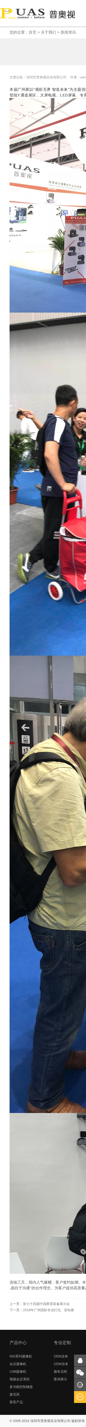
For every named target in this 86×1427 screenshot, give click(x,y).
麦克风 (15, 1394)
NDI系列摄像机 (21, 1356)
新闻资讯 (68, 32)
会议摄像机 (18, 1364)
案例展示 (60, 1379)
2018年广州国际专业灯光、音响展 (42, 1310)
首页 (32, 32)
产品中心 (18, 1342)
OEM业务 (61, 1356)
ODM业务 (61, 1364)
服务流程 (60, 1371)
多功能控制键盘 (21, 1387)
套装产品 (16, 1402)
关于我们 (48, 32)
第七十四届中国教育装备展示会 (40, 1304)
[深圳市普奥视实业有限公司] (37, 13)
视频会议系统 (20, 1379)
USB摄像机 (18, 1371)
